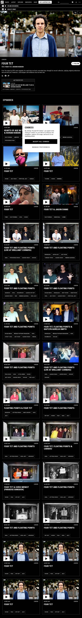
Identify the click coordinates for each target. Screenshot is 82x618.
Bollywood (20, 293)
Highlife (47, 377)
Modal (34, 336)
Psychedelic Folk (9, 140)
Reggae (55, 336)
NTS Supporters (45, 2)
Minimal (59, 178)
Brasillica (47, 254)
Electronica (8, 137)
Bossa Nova (48, 293)
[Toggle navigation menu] (79, 2)
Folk (58, 415)
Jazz (6, 415)
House (6, 178)
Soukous (7, 293)
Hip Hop (47, 415)
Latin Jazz (56, 254)
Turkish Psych (49, 257)
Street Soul (8, 336)
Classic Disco (26, 257)
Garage (32, 178)
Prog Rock (8, 374)
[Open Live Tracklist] (75, 12)
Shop (35, 2)
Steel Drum (21, 374)
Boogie (34, 257)
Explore (20, 2)
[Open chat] (72, 2)
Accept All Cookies (41, 142)
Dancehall (57, 217)
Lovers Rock (63, 374)
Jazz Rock (14, 178)
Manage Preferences (41, 147)
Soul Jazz (34, 296)
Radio (7, 2)
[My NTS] (76, 2)
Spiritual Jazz (23, 178)
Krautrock (74, 293)
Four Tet (8, 67)
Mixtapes (28, 2)
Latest (13, 2)
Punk (6, 217)
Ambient (16, 137)
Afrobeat (7, 412)
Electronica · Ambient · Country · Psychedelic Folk (16, 89)
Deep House (65, 293)
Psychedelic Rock (15, 257)
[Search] (58, 2)
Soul (20, 217)
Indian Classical (67, 137)
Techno (47, 178)
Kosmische (48, 336)
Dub (16, 296)
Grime (64, 217)
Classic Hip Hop (30, 293)
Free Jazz (32, 377)
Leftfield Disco (16, 412)
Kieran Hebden (18, 67)
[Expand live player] (80, 12)
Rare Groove (27, 412)
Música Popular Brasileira (22, 333)
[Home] (2, 2)
